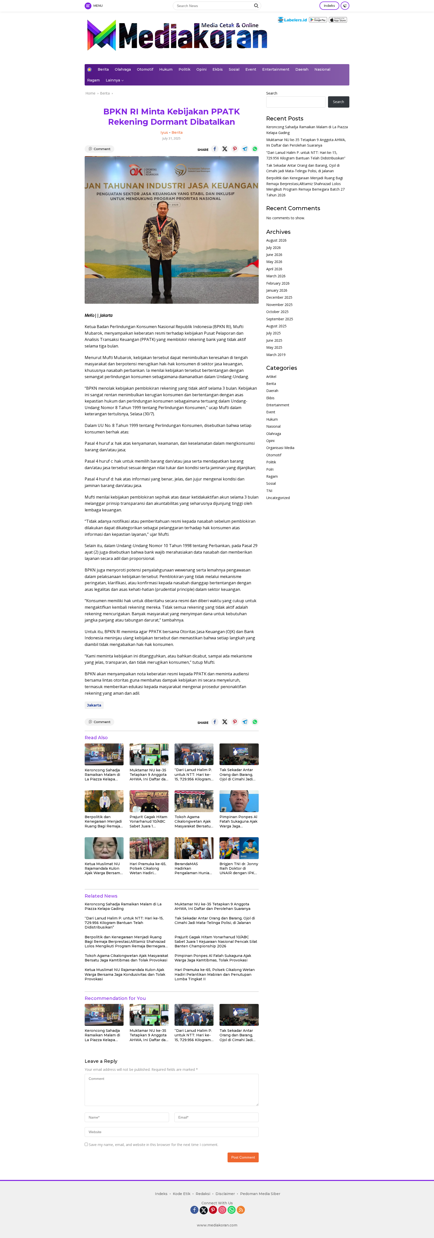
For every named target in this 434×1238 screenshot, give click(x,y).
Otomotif (145, 69)
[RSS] (241, 1210)
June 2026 (274, 254)
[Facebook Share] (215, 149)
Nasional (322, 69)
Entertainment (275, 69)
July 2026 (273, 247)
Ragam (93, 80)
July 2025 (273, 333)
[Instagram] (222, 1210)
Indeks (329, 6)
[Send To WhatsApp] (255, 149)
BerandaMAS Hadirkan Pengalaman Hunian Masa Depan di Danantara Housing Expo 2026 (193, 868)
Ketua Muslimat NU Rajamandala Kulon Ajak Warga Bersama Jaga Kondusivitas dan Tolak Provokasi (103, 868)
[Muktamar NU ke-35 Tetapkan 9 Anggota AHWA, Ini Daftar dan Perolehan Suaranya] (149, 754)
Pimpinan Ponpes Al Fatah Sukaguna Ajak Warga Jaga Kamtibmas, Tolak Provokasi (238, 821)
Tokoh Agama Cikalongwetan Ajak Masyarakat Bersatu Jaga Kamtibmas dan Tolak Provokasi (193, 821)
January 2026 (276, 290)
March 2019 (276, 354)
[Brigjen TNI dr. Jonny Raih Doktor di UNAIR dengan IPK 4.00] (239, 848)
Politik (184, 69)
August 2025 (276, 326)
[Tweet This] (225, 149)
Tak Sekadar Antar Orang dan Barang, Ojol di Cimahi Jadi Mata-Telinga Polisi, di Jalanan (237, 774)
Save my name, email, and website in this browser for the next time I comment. (153, 1144)
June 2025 (274, 340)
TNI (269, 490)
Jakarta (94, 705)
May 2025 (274, 347)
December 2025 (279, 297)
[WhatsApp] (232, 1210)
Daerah (301, 69)
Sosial (234, 69)
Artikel (271, 376)
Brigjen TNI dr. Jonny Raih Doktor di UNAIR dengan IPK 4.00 (239, 868)
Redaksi (203, 1193)
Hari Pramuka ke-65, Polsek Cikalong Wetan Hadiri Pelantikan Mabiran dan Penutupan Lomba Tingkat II (148, 868)
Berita (103, 69)
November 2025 (279, 304)
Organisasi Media (280, 448)
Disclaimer (225, 1193)
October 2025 (277, 311)
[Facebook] (194, 1210)
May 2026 (274, 261)
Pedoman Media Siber (260, 1193)
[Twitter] (204, 1210)
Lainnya (113, 80)
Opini (201, 69)
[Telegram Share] (245, 149)
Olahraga (123, 69)
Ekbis (217, 69)
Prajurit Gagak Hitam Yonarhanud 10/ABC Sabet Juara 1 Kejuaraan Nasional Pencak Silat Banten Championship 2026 (148, 821)
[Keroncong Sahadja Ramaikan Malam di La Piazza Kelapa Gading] (104, 754)
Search (271, 93)
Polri (270, 469)
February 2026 (278, 283)
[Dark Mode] (345, 6)
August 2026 (276, 240)
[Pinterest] (213, 1210)
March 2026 (276, 276)
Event (250, 69)
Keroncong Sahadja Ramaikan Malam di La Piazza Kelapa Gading (102, 775)
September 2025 (279, 319)
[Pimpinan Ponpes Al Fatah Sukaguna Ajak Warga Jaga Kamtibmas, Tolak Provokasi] (239, 801)
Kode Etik (181, 1193)
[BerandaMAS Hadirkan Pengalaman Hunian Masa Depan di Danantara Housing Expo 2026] (194, 848)
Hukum (166, 69)
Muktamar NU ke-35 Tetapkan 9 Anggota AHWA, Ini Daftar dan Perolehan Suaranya (149, 775)
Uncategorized (278, 497)
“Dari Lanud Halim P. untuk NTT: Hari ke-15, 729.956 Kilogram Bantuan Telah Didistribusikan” (193, 774)
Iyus (164, 132)
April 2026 (274, 269)
